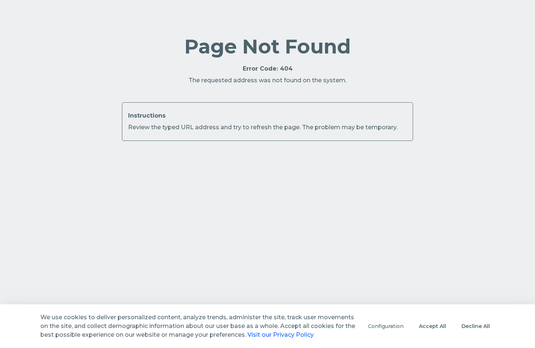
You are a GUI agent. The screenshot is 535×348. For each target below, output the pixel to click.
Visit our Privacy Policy (280, 334)
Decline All (475, 326)
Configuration (386, 326)
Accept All (432, 326)
